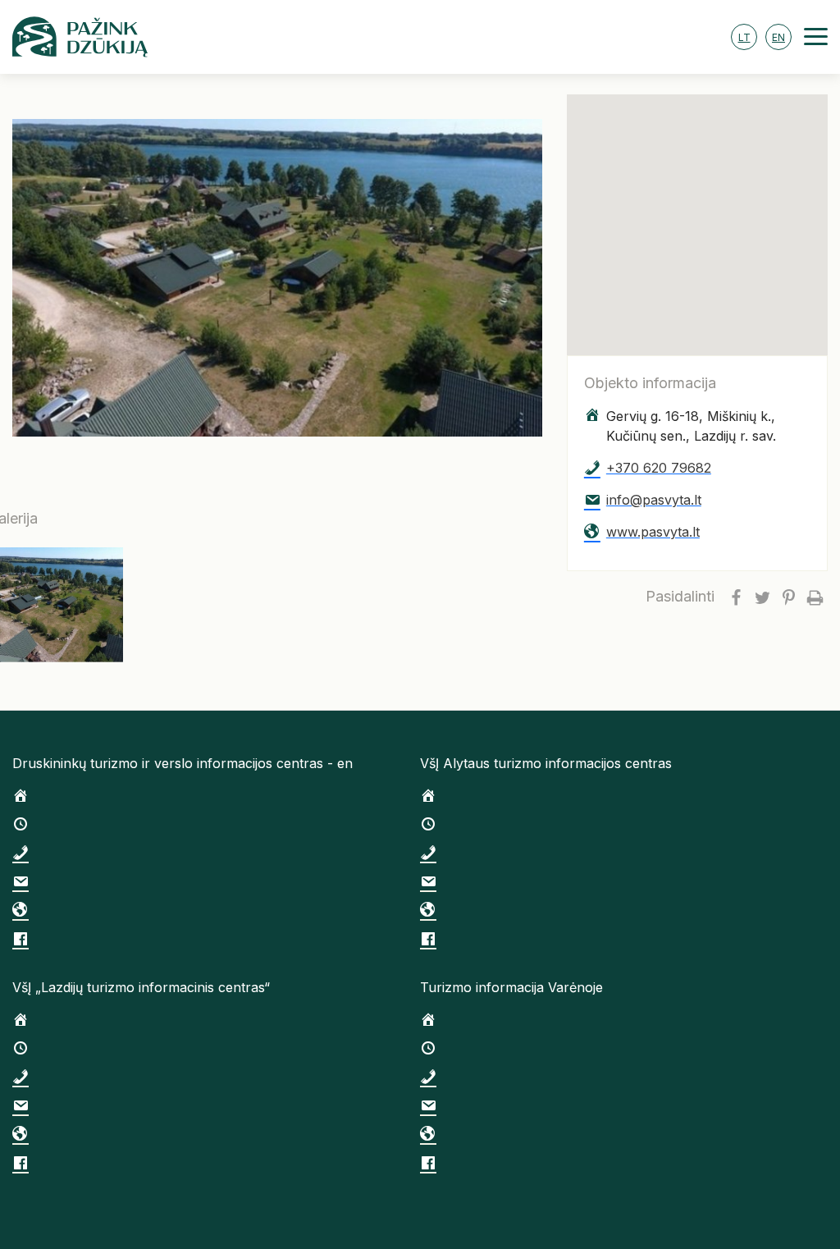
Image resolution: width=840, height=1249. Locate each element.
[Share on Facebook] (736, 596)
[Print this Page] (814, 596)
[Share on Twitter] (762, 596)
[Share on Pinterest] (788, 596)
